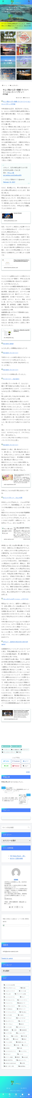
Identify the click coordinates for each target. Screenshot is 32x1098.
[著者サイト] (10, 907)
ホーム (8, 1088)
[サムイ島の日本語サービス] (8, 74)
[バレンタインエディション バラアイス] (14, 599)
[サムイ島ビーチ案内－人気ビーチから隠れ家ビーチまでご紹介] (8, 62)
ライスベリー (25, 749)
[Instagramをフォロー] (17, 907)
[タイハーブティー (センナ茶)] (11, 498)
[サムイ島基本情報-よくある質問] (8, 49)
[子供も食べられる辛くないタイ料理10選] (24, 37)
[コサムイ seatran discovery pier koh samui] (16, 644)
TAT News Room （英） (18, 856)
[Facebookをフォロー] (15, 907)
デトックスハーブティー (9, 752)
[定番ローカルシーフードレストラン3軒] (24, 74)
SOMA (16, 879)
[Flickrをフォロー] (20, 907)
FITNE (19, 752)
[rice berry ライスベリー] (9, 353)
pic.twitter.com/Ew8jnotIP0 (12, 175)
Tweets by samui (7, 958)
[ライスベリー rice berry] (10, 379)
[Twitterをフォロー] (12, 907)
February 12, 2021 (9, 182)
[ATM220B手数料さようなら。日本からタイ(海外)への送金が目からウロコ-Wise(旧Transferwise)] (24, 49)
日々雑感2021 (15, 749)
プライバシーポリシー (16, 1090)
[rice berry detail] (7, 343)
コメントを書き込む (16, 817)
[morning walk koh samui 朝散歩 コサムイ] (16, 104)
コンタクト (24, 1088)
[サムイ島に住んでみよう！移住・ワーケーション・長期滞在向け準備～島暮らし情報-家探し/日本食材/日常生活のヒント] (8, 37)
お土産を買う (6, 746)
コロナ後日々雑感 (16, 746)
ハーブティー (6, 749)
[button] (28, 827)
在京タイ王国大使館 (16, 858)
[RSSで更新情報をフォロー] (22, 907)
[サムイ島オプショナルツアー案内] (24, 62)
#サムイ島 (10, 173)
